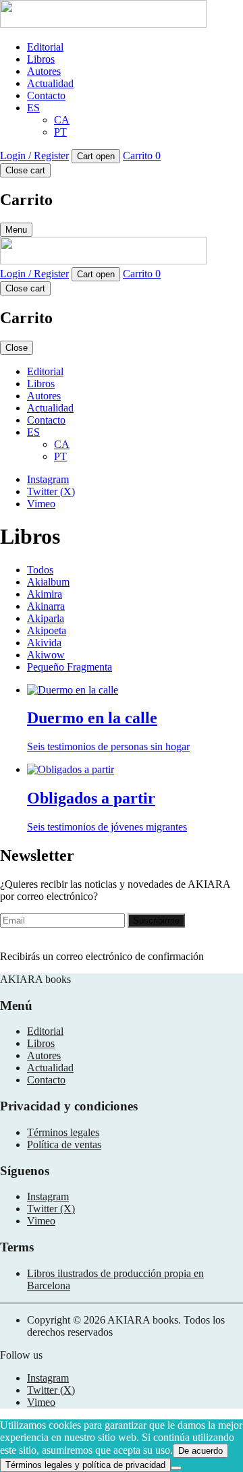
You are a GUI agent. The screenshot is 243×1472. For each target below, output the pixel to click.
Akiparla (45, 618)
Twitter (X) (51, 491)
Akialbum (48, 582)
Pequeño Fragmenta (69, 667)
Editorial (45, 47)
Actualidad (50, 83)
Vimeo (41, 503)
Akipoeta (46, 630)
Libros (41, 59)
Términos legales (63, 1132)
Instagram (48, 479)
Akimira (44, 594)
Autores (44, 71)
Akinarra (46, 606)
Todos (40, 569)
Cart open (96, 156)
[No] (176, 1468)
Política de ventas (64, 1144)
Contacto (46, 95)
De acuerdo (200, 1451)
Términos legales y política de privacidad (85, 1465)
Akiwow (46, 654)
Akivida (44, 642)
